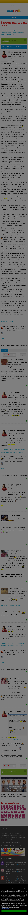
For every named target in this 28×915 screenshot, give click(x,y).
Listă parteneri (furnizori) (5, 908)
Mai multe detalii (11, 892)
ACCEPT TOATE (14, 911)
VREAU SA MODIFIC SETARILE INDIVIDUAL (14, 912)
